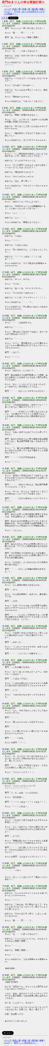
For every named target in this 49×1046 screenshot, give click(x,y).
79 (3, 886)
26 (3, 363)
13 (3, 147)
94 (3, 975)
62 (3, 779)
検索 (41, 9)
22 (3, 272)
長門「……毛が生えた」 (25, 1043)
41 (3, 468)
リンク (7, 11)
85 (3, 927)
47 (3, 578)
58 (3, 749)
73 (3, 863)
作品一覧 (17, 9)
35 (3, 425)
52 (3, 660)
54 (3, 703)
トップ (8, 9)
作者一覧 (26, 9)
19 (3, 194)
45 (3, 537)
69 (3, 813)
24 (3, 315)
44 (3, 507)
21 (3, 229)
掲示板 (35, 9)
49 (3, 626)
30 (3, 398)
